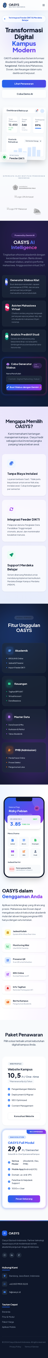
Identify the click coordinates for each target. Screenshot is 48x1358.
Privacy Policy (15, 1346)
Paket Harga (8, 1322)
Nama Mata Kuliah (13, 373)
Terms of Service (32, 1346)
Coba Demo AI (25, 94)
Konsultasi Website (24, 1116)
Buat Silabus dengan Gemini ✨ (25, 387)
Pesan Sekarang (24, 1198)
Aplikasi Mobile (9, 1327)
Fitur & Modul (8, 1316)
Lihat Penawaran (24, 84)
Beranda (6, 1311)
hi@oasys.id (15, 1292)
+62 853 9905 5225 (18, 1284)
